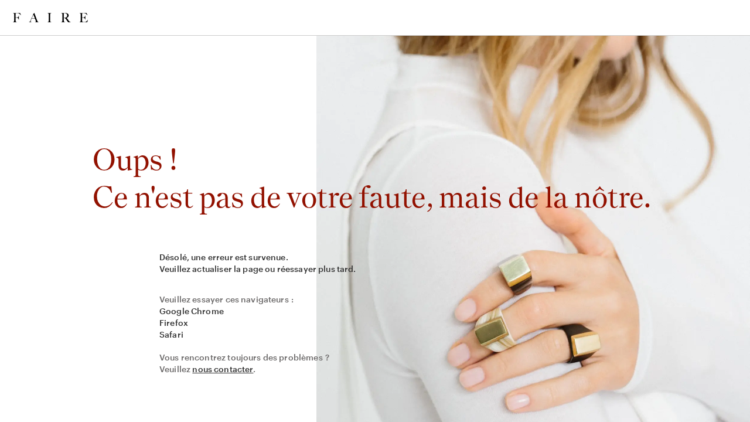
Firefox (173, 323)
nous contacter (222, 369)
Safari (171, 334)
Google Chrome (191, 311)
